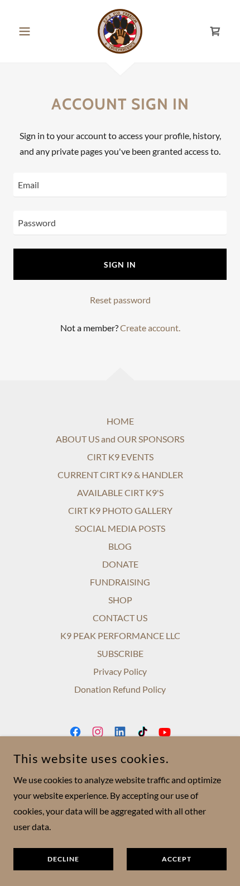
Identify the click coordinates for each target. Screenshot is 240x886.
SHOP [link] (120, 599)
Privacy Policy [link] (120, 671)
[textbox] (120, 185)
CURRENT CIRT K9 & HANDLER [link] (120, 474)
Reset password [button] (120, 299)
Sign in (120, 264)
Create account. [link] (150, 327)
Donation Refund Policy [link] (120, 689)
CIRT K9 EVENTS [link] (120, 456)
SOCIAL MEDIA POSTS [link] (120, 528)
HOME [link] (120, 421)
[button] (29, 31)
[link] (120, 31)
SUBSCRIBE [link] (120, 653)
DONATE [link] (120, 564)
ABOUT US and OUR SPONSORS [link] (120, 439)
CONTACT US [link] (120, 617)
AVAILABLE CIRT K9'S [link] (120, 492)
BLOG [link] (120, 546)
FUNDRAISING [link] (120, 582)
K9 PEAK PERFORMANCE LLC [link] (120, 635)
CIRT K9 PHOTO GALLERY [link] (120, 510)
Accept (176, 859)
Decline (63, 859)
